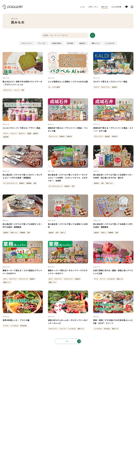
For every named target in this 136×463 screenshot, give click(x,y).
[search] (92, 35)
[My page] (132, 7)
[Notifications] (126, 7)
